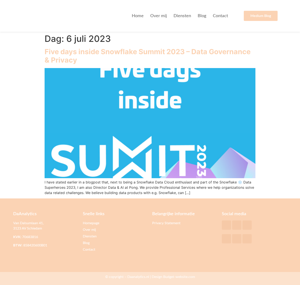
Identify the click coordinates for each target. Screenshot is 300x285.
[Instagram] (247, 238)
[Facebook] (226, 238)
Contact (220, 16)
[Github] (247, 225)
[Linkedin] (236, 238)
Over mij (158, 16)
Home (138, 16)
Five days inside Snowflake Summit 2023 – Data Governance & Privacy (148, 55)
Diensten (182, 16)
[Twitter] (226, 225)
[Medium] (236, 225)
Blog (202, 16)
